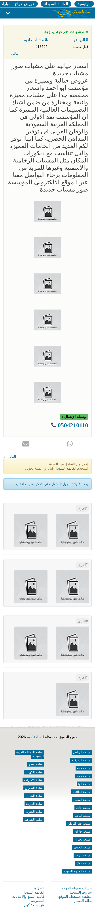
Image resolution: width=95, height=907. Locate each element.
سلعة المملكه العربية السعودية (29, 754)
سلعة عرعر (82, 855)
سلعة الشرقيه (81, 760)
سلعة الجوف (82, 847)
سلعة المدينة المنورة (77, 871)
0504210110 (73, 425)
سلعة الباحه (82, 815)
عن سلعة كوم (34, 905)
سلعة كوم (34, 737)
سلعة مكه (83, 776)
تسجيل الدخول (61, 484)
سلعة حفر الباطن (79, 823)
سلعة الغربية (34, 804)
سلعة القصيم (81, 800)
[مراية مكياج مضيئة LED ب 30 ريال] (31, 530)
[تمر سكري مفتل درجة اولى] (72, 586)
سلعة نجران (82, 839)
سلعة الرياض (81, 752)
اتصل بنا (38, 888)
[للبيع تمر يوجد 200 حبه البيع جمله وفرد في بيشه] (72, 530)
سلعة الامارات (33, 780)
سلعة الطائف (81, 792)
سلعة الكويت (34, 772)
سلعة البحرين (34, 788)
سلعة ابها (84, 784)
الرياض (80, 40)
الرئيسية (84, 4)
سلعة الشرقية (33, 819)
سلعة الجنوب (34, 811)
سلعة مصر (35, 764)
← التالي (13, 53)
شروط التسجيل (80, 892)
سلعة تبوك (83, 863)
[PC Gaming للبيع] (72, 699)
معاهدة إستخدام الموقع (75, 896)
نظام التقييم (83, 901)
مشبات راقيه (34, 40)
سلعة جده (83, 768)
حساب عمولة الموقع (77, 888)
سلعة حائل (83, 807)
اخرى (82, 508)
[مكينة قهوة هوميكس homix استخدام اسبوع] (31, 643)
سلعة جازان (82, 831)
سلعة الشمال (34, 796)
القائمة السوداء (56, 4)
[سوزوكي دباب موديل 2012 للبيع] (72, 643)
